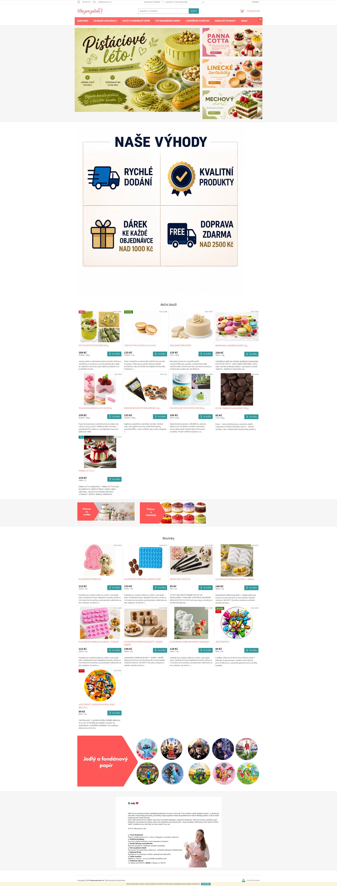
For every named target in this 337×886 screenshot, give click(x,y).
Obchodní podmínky (152, 2)
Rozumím (205, 884)
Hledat (194, 11)
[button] (84, 70)
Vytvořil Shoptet (253, 880)
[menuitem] (83, 21)
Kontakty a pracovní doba (176, 2)
